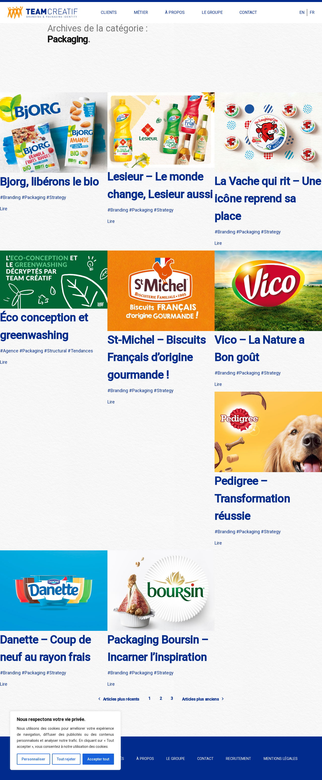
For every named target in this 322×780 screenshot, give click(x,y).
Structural (57, 350)
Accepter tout (98, 759)
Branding (12, 197)
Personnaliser (33, 759)
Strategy (57, 197)
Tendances (82, 350)
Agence (10, 350)
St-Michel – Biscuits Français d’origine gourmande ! (156, 357)
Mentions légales (281, 759)
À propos (175, 12)
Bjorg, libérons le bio (49, 181)
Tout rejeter (66, 759)
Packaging (35, 197)
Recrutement (238, 759)
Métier (141, 12)
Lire (3, 208)
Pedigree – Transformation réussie (252, 498)
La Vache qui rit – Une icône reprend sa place (268, 198)
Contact (248, 12)
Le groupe (212, 12)
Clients (109, 12)
